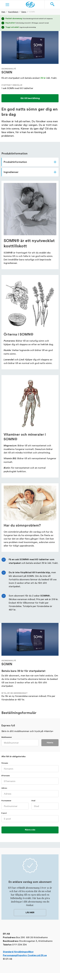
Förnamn (4, 763)
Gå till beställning (30, 98)
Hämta (50, 743)
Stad (33, 800)
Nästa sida (30, 830)
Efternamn (5, 775)
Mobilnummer (6, 737)
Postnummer (6, 800)
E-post (4, 813)
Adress (4, 788)
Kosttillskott (13, 12)
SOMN (32, 12)
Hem (3, 12)
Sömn (23, 12)
